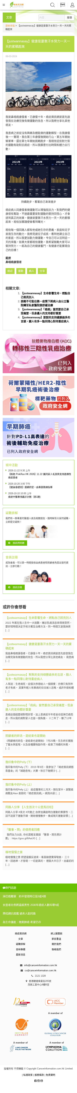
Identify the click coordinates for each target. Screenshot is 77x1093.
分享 (42, 270)
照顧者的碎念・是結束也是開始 (25, 735)
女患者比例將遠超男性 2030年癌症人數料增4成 (31, 904)
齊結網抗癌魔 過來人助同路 (19, 913)
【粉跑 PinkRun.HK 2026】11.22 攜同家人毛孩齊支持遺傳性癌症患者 (39, 476)
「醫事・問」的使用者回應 (22, 829)
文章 (20, 938)
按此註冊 (17, 587)
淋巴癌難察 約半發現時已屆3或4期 (24, 896)
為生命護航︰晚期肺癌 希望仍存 (22, 922)
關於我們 (56, 944)
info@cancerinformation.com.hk (40, 965)
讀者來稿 (10, 25)
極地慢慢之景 (14, 852)
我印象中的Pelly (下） (19, 762)
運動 (20, 270)
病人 (31, 270)
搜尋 (69, 17)
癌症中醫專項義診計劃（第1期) (24, 496)
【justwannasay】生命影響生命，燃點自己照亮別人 (38, 617)
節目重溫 (56, 938)
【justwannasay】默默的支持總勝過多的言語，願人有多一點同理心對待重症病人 (38, 676)
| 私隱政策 (27, 1075)
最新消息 (20, 954)
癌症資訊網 (21, 933)
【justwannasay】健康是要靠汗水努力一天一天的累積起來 (38, 646)
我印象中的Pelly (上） (19, 784)
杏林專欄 (20, 949)
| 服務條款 (39, 1075)
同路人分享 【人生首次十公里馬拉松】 (30, 807)
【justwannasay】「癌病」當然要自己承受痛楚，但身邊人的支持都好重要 (39, 707)
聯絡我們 (56, 949)
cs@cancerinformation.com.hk (40, 970)
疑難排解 (20, 944)
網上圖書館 (56, 933)
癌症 (10, 270)
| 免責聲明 (50, 1075)
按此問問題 (18, 543)
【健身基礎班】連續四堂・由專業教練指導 (30, 487)
